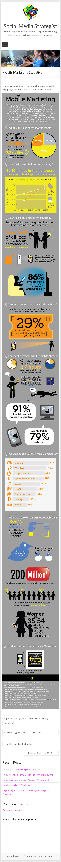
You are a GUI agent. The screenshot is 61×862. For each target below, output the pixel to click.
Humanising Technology (19, 744)
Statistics (8, 723)
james (9, 732)
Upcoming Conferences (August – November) (25, 779)
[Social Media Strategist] (30, 5)
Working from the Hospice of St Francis (22, 769)
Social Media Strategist (30, 26)
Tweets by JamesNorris (14, 810)
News (39, 732)
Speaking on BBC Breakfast (16, 785)
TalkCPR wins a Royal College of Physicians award (27, 774)
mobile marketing (39, 718)
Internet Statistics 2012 (41, 753)
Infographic (21, 718)
